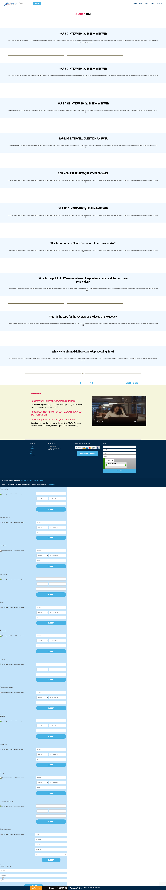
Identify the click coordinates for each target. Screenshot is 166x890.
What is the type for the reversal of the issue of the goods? (83, 316)
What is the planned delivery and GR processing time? (83, 351)
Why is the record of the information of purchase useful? (83, 243)
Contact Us (159, 3)
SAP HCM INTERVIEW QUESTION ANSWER (83, 173)
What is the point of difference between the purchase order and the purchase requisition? (83, 280)
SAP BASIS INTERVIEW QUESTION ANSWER (83, 103)
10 (91, 383)
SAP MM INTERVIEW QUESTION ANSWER (83, 138)
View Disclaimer (50, 484)
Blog (31, 451)
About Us (32, 448)
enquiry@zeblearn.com (55, 448)
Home (135, 3)
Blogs (152, 3)
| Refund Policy (39, 480)
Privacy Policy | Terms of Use (28, 480)
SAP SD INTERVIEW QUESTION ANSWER (83, 33)
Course (146, 3)
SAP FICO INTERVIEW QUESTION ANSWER (83, 208)
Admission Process (87, 453)
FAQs (31, 453)
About (140, 3)
